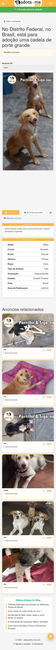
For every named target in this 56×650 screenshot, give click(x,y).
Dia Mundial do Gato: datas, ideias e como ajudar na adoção (26, 616)
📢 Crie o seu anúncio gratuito (28, 9)
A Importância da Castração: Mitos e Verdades (28, 621)
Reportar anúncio (13, 218)
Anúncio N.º (7, 63)
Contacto (38, 643)
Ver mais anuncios (34, 212)
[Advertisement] (28, 190)
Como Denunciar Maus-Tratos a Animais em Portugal (27, 627)
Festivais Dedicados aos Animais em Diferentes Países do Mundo (28, 605)
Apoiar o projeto (23, 643)
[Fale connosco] (50, 636)
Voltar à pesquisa (13, 21)
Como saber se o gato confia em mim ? (25, 611)
